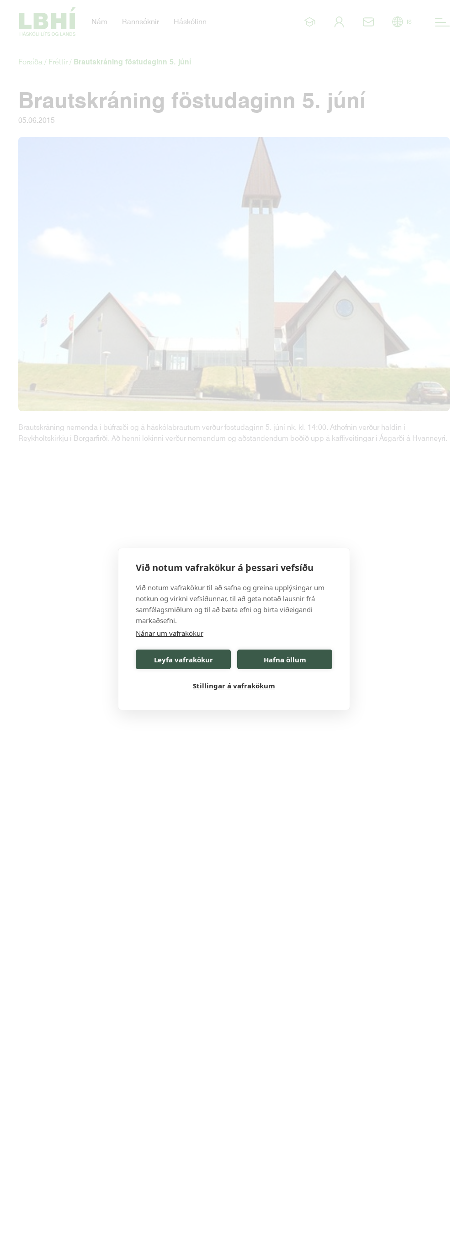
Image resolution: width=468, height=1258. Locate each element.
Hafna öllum (285, 659)
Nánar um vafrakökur (169, 633)
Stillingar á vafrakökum (234, 685)
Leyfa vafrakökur (183, 659)
